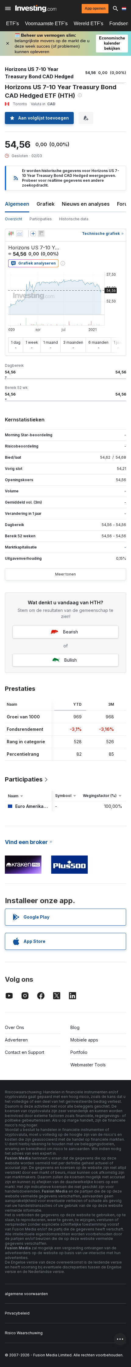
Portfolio (78, 1052)
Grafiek (46, 204)
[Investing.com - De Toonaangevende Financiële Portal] (35, 8)
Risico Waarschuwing (24, 1333)
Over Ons (14, 1027)
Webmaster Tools (88, 1064)
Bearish (70, 631)
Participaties (41, 219)
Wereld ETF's (88, 23)
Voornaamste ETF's (46, 23)
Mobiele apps (84, 1039)
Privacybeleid (17, 1313)
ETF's (12, 23)
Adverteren (16, 1039)
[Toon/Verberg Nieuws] (41, 233)
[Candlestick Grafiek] (11, 233)
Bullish (70, 660)
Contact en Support (24, 1052)
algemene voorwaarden (26, 1293)
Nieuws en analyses (86, 204)
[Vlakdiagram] (19, 233)
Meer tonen (65, 574)
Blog (75, 1027)
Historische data (73, 219)
